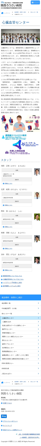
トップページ (7, 13)
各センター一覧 (34, 12)
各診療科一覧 (6, 303)
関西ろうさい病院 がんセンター (12, 336)
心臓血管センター (19, 14)
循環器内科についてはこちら (12, 276)
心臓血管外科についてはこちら (13, 279)
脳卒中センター (7, 329)
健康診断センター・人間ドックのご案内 (15, 355)
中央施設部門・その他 (9, 308)
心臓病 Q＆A (7, 322)
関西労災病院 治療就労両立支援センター (15, 359)
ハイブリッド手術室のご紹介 (12, 282)
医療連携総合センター (9, 351)
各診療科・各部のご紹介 (20, 12)
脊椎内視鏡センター (8, 333)
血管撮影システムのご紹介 (12, 286)
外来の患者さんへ (7, 363)
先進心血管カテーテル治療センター (14, 325)
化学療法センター (8, 348)
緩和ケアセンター (8, 344)
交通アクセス (7, 403)
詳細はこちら (8, 183)
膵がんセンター (7, 340)
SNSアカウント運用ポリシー (12, 430)
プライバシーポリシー (10, 421)
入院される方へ (7, 373)
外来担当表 (5, 368)
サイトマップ (7, 425)
